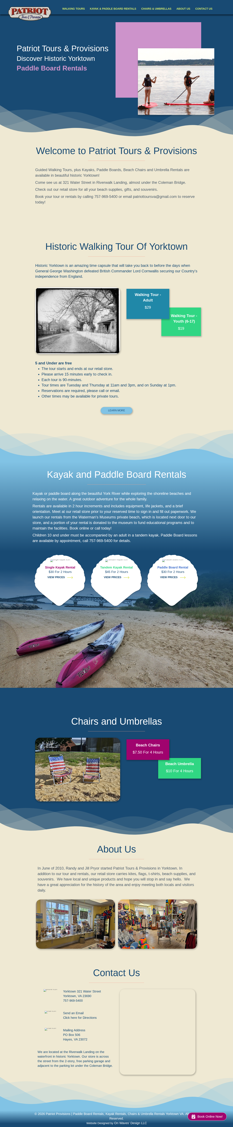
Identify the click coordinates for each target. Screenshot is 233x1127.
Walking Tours (73, 8)
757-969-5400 (73, 1000)
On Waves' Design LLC (130, 1123)
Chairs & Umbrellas (156, 8)
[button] (207, 1116)
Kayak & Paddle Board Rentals (113, 8)
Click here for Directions (80, 1017)
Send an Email (73, 1013)
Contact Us (203, 8)
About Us (183, 8)
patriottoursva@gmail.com (155, 196)
